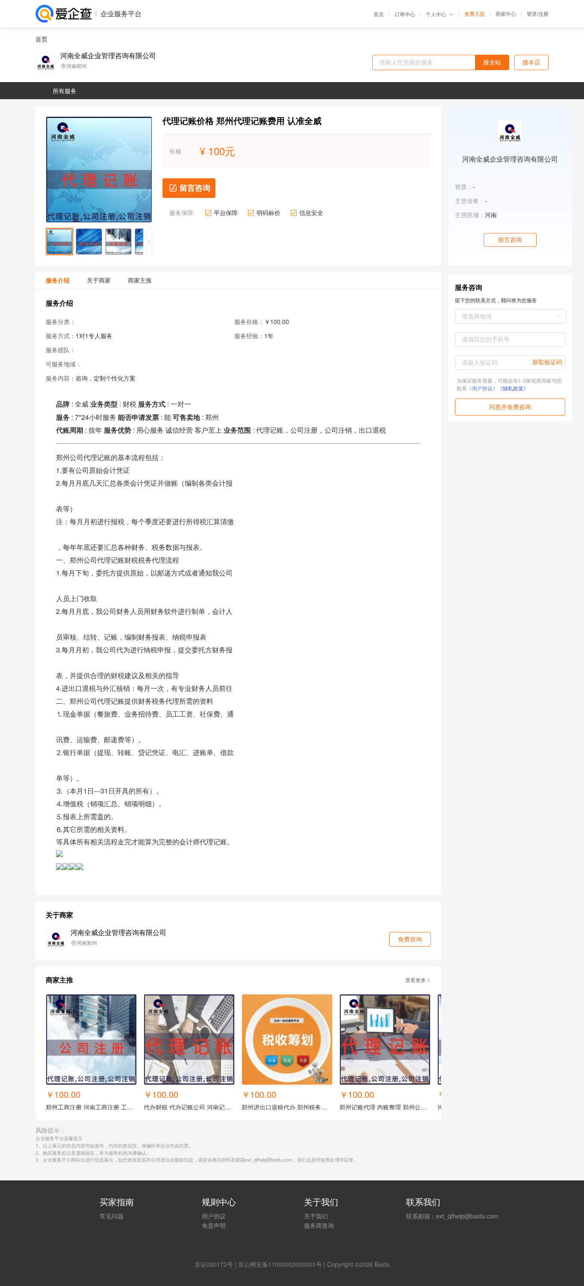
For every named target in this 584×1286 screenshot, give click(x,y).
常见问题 (112, 1216)
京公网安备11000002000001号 (280, 1264)
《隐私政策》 (513, 388)
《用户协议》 (482, 388)
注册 (543, 13)
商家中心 (506, 13)
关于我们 (316, 1216)
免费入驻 (474, 13)
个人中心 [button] (436, 14)
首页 (379, 14)
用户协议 (214, 1216)
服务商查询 (319, 1225)
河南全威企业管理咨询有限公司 (108, 55)
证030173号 (217, 1264)
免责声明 (214, 1225)
